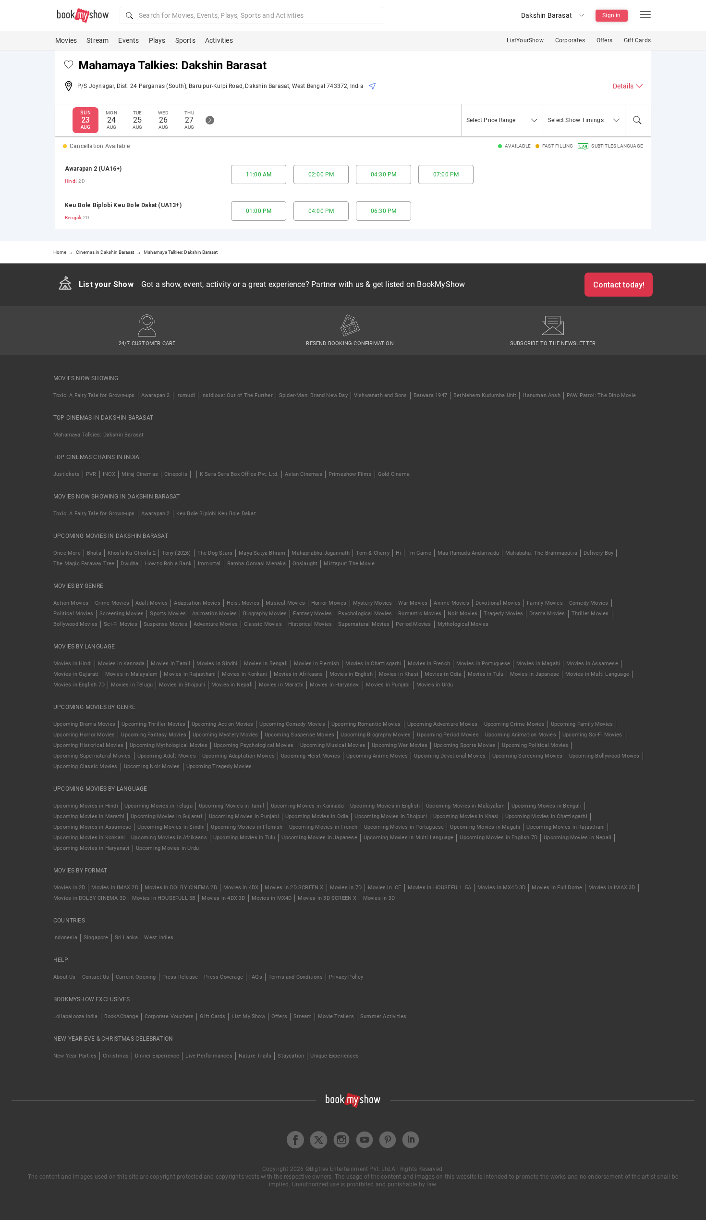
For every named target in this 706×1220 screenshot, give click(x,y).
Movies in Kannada (121, 663)
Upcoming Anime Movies (377, 756)
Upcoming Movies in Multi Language (409, 837)
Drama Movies (547, 613)
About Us (64, 977)
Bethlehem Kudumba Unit (484, 395)
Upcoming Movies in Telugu (158, 806)
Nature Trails (255, 1056)
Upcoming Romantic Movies (366, 724)
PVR (91, 474)
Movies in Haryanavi (335, 685)
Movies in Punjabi (388, 685)
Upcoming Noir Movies (152, 766)
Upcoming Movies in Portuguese (404, 827)
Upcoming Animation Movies (520, 735)
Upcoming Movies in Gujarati (166, 816)
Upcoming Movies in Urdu (167, 848)
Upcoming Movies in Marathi (88, 816)
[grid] (353, 192)
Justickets (66, 474)
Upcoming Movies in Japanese (319, 837)
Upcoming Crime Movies (514, 724)
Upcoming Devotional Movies (450, 756)
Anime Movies (451, 603)
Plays (157, 40)
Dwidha (129, 563)
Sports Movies (168, 613)
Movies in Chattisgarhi (373, 663)
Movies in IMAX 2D (114, 887)
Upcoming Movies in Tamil (232, 806)
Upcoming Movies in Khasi (466, 816)
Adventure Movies (216, 624)
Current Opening (136, 977)
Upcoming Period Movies (447, 735)
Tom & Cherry (372, 553)
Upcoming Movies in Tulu (244, 837)
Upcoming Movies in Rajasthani (565, 827)
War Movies (412, 603)
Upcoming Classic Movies (85, 766)
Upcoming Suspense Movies (300, 735)
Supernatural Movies (364, 624)
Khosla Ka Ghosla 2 (132, 553)
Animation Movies (214, 613)
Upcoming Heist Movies (310, 756)
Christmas (116, 1056)
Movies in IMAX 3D (611, 887)
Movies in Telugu (132, 685)
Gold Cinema (394, 474)
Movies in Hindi (72, 663)
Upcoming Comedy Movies (292, 724)
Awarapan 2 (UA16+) (93, 168)
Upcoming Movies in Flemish (246, 827)
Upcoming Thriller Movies (153, 724)
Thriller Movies (590, 613)
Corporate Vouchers (169, 1016)
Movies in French (429, 663)
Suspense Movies (165, 624)
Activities (219, 40)
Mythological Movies (463, 624)
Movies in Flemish (316, 663)
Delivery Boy (598, 553)
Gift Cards (637, 40)
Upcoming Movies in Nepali (577, 837)
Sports (185, 40)
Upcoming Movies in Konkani (89, 837)
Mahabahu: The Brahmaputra (541, 553)
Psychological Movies (365, 613)
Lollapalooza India (75, 1016)
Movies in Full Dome (557, 887)
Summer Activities (383, 1016)
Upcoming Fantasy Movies (153, 735)
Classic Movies (263, 624)
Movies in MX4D (272, 898)
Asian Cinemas (303, 474)
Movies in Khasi (398, 674)
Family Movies (545, 603)
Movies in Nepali (232, 685)
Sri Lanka (126, 937)
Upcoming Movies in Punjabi (244, 816)
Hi (398, 553)
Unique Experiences (334, 1056)
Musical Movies (285, 603)
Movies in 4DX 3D (223, 898)
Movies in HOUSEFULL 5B (163, 898)
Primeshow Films (350, 474)
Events (128, 40)
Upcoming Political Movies (535, 745)
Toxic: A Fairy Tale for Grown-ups (94, 395)
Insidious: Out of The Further (237, 395)
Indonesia (65, 937)
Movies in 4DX (241, 887)
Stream (97, 40)
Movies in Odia (443, 674)
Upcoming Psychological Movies (254, 745)
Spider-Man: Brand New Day (313, 395)
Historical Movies (310, 624)
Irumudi (185, 395)
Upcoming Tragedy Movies (219, 766)
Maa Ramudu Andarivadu (468, 553)
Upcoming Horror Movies (84, 735)
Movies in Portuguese (483, 663)
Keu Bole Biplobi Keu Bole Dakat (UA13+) (123, 205)
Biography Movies (265, 613)
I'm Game (419, 553)
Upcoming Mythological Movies (168, 745)
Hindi (70, 181)
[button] (251, 15)
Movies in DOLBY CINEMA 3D (89, 898)
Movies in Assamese (592, 663)
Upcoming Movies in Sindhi (171, 827)
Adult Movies (151, 603)
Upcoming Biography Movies (376, 735)
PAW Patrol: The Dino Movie (601, 395)
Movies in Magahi (538, 663)
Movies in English (351, 674)
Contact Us (96, 977)
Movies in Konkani (244, 674)
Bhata (94, 553)
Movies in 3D (379, 898)
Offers (604, 40)
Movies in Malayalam (131, 674)
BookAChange (121, 1016)
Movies (66, 40)
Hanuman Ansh (541, 395)
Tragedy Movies (503, 613)
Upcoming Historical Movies (88, 745)
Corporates (570, 40)
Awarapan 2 (155, 395)
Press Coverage (223, 977)
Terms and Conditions (295, 977)
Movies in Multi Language (597, 674)
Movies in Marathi (281, 685)
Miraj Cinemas (140, 474)
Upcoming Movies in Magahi (485, 827)
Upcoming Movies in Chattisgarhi (546, 816)
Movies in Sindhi (216, 663)
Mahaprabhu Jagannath (321, 553)
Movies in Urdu (434, 685)
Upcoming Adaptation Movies (238, 756)
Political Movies (73, 613)
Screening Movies (121, 613)
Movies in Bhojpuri (182, 685)
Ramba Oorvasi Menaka (256, 563)
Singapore (96, 937)
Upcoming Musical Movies (333, 745)
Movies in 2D (69, 887)
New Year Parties (75, 1056)
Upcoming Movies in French (323, 827)
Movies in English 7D (79, 685)
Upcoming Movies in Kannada (307, 806)
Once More (67, 553)
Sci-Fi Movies (120, 624)
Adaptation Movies (197, 603)
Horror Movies (329, 603)
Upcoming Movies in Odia (317, 816)
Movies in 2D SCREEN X (294, 887)
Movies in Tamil (170, 663)
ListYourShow (525, 40)
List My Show (248, 1016)
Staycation (291, 1056)
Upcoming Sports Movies (465, 745)
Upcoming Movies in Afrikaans (169, 837)
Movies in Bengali (266, 663)
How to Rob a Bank (168, 563)
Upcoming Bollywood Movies (604, 756)
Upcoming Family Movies (582, 724)
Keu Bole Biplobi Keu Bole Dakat (216, 513)
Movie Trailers (336, 1016)
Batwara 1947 (430, 395)
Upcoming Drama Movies (84, 724)
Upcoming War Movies (399, 745)
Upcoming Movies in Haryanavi (91, 848)
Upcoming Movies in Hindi (85, 806)
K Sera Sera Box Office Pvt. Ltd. (239, 474)
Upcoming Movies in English (385, 806)
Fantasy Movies (312, 613)
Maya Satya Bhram (262, 553)
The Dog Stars (215, 553)
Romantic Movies (419, 613)
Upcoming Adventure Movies (442, 724)
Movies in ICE (385, 887)
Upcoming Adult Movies (166, 756)
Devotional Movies (498, 603)
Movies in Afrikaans (298, 674)
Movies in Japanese (535, 674)
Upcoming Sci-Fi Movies (592, 735)
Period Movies (413, 624)
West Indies (158, 937)
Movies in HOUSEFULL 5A (439, 887)
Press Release (180, 977)
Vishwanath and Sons (380, 395)
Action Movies (71, 603)
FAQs (255, 977)
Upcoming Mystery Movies (225, 735)
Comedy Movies (589, 603)
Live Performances (208, 1056)
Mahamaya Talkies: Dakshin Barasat (98, 435)
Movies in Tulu (486, 674)
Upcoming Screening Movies (527, 756)
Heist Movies (243, 603)
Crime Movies (112, 603)
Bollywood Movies (75, 624)
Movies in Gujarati (76, 674)
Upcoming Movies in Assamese (92, 827)
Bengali (73, 217)
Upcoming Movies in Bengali (546, 806)
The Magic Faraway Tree (83, 563)
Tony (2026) (176, 553)
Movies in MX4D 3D (501, 887)
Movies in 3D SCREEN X (327, 898)
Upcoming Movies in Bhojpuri (390, 816)
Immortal (209, 563)
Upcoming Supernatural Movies (92, 756)
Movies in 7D (346, 887)
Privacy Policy (346, 977)
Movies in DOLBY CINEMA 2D (181, 887)
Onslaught (305, 563)
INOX (109, 474)
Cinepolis (175, 474)
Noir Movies (462, 613)
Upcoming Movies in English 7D (498, 837)
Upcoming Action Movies (222, 724)
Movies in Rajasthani (190, 674)
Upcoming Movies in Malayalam (465, 806)
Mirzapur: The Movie (349, 563)
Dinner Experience (157, 1056)
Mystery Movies (372, 603)
